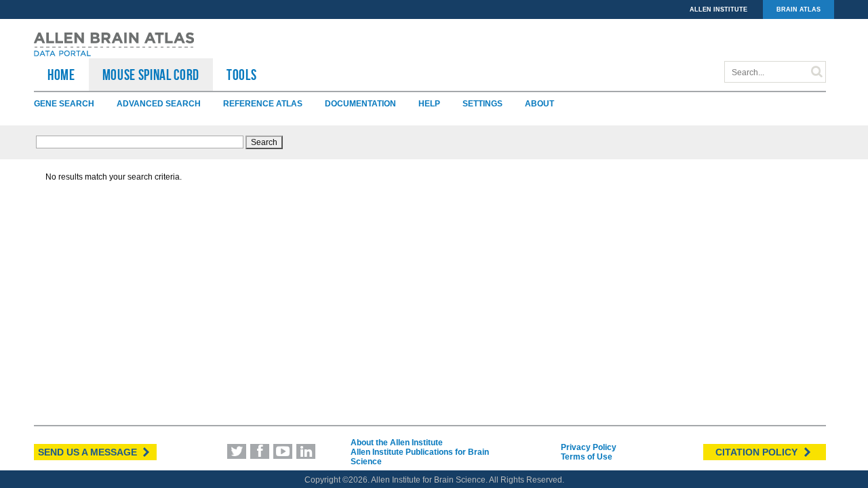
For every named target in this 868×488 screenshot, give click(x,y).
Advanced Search (159, 103)
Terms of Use (586, 457)
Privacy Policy (588, 447)
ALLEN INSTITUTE (718, 9)
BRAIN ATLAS (798, 9)
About (539, 103)
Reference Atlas (262, 103)
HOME (61, 74)
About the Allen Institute (397, 442)
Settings (482, 103)
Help (429, 103)
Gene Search (64, 103)
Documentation (360, 103)
